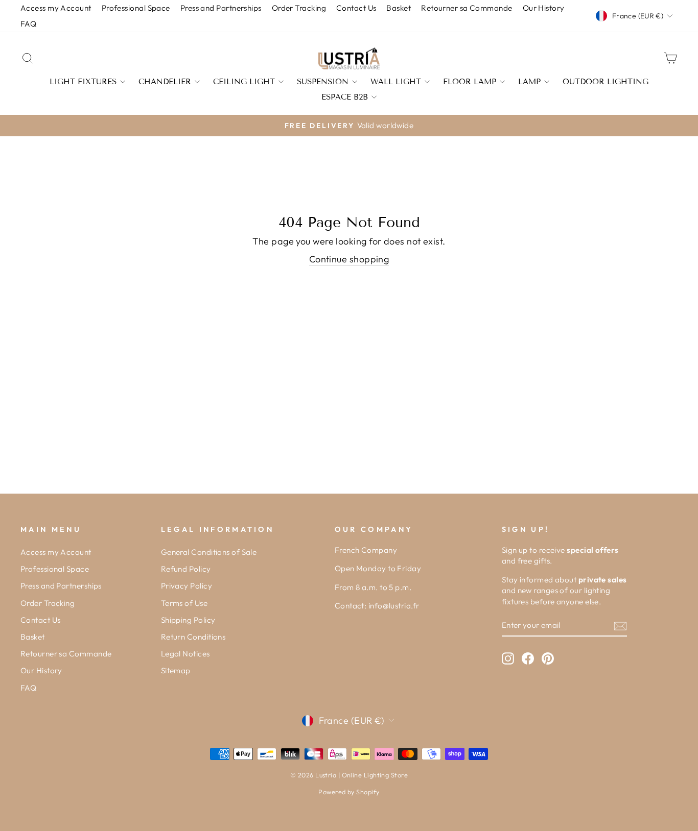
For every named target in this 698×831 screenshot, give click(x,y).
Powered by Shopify (348, 792)
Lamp (529, 81)
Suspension (322, 81)
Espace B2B (344, 97)
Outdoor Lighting (605, 81)
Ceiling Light (244, 81)
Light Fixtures (83, 81)
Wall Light (395, 81)
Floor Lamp (469, 81)
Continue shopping (349, 259)
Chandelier (164, 81)
